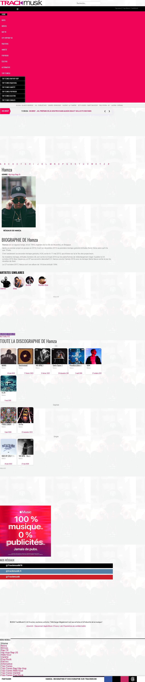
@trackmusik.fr (13, 571)
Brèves (4, 648)
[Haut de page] (141, 679)
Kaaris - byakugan (54, 105)
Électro (4, 661)
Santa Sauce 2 (58, 365)
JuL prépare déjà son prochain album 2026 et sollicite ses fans (60, 111)
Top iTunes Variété (10, 673)
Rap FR (4, 650)
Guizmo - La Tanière (69, 105)
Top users (118, 8)
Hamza (4, 368)
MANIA (4, 365)
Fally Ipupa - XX (104, 105)
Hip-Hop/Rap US (9, 652)
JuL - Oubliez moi (41, 105)
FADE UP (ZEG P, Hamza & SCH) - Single (8, 456)
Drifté (21, 424)
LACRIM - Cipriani (117, 105)
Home (5, 643)
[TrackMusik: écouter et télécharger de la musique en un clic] (21, 5)
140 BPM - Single (25, 456)
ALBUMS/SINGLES (7, 334)
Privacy (56, 626)
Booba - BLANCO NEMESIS (24, 105)
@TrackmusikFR (13, 565)
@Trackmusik (12, 576)
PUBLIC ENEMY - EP (8, 424)
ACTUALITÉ (5, 336)
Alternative (6, 663)
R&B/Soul (6, 654)
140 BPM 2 (39, 365)
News (4, 645)
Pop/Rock (6, 659)
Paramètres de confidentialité (75, 626)
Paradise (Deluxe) (76, 365)
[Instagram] (4, 233)
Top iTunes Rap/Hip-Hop (13, 668)
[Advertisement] (56, 141)
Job (61, 626)
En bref (5, 111)
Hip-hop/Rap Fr (14, 174)
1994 (88, 365)
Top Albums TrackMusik (130, 8)
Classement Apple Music (43, 626)
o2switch (29, 626)
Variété (4, 657)
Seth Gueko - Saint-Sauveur (88, 105)
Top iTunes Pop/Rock (12, 675)
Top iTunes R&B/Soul (12, 670)
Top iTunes (6, 666)
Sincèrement (23, 365)
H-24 (3, 393)
